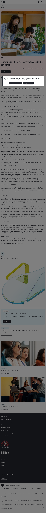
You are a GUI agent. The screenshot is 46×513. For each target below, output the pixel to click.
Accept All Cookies (28, 83)
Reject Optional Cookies (15, 83)
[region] (23, 81)
